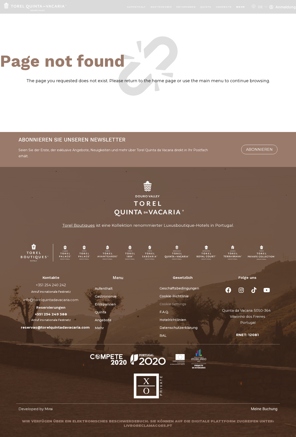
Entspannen (186, 6)
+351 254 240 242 (51, 285)
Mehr (240, 6)
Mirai (49, 409)
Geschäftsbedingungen (179, 288)
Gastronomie (161, 6)
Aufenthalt (136, 6)
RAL (163, 335)
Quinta (205, 6)
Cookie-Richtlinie (174, 296)
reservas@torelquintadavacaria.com (55, 327)
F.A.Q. (164, 312)
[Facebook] (228, 290)
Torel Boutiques (78, 225)
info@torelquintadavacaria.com (50, 300)
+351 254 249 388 (51, 314)
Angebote (223, 6)
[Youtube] (266, 290)
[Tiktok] (254, 290)
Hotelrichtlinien (173, 320)
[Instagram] (241, 290)
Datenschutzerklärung (178, 328)
